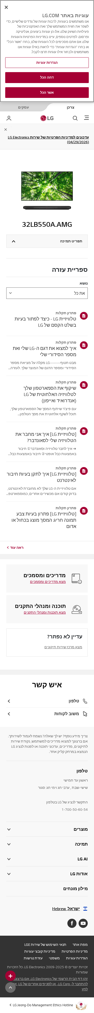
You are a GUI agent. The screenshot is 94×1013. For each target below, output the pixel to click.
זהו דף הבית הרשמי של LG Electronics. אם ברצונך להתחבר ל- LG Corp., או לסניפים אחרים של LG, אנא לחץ (49, 983)
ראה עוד (17, 547)
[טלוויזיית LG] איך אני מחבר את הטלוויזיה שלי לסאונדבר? (45, 437)
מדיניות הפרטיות (75, 951)
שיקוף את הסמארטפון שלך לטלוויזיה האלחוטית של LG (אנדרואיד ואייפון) (50, 394)
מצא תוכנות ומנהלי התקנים (45, 612)
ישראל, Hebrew (66, 908)
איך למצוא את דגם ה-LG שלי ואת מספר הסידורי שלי (44, 351)
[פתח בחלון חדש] (83, 923)
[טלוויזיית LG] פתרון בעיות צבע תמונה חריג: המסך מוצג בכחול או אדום (43, 520)
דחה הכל (47, 77)
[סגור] (6, 7)
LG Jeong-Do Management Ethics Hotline (43, 1005)
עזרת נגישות (33, 958)
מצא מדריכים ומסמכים (48, 581)
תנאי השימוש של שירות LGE (45, 944)
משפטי (54, 958)
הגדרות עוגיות (77, 958)
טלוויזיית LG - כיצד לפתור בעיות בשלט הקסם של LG (45, 322)
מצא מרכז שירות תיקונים (63, 647)
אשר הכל (47, 92)
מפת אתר (80, 944)
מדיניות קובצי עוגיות (39, 951)
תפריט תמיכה (71, 241)
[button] (47, 844)
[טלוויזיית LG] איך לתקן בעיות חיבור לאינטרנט (41, 477)
